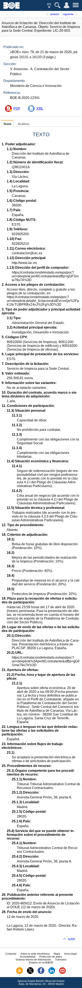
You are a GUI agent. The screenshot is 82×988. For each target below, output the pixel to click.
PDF (16, 108)
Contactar (10, 953)
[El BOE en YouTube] (62, 973)
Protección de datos (50, 956)
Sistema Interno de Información (33, 959)
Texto (7, 124)
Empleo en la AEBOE (41, 962)
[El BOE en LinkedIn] (51, 973)
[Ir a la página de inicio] (11, 7)
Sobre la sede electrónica (35, 953)
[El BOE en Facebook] (41, 973)
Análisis (23, 124)
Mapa (57, 953)
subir (71, 939)
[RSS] (19, 973)
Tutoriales (60, 959)
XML (39, 108)
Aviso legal (70, 953)
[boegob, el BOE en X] (30, 973)
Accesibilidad (27, 956)
